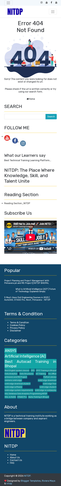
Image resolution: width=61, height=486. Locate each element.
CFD (32, 370)
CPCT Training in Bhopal (46, 370)
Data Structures (26, 374)
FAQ (12, 463)
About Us (15, 457)
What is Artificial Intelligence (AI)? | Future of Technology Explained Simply (36, 290)
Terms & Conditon (19, 322)
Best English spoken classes (17, 370)
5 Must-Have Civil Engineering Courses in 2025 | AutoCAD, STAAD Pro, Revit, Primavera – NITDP (27, 298)
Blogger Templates (31, 480)
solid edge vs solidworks (45, 390)
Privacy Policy (17, 328)
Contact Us (16, 460)
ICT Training (41, 374)
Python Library (50, 377)
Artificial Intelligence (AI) (25, 356)
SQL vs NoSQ (10, 397)
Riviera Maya (48, 480)
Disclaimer (15, 330)
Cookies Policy (17, 325)
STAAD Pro (22, 397)
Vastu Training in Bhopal (38, 397)
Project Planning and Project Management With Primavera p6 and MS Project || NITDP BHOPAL (26, 281)
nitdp (9, 483)
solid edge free (49, 384)
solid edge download (47, 380)
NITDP (27, 475)
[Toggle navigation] (8, 3)
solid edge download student (17, 384)
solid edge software (13, 387)
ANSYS (10, 350)
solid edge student (48, 387)
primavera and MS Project (16, 377)
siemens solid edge (13, 380)
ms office (52, 374)
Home (32, 99)
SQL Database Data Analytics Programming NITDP (26, 394)
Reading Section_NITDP (17, 203)
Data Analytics (11, 374)
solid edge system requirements (19, 390)
